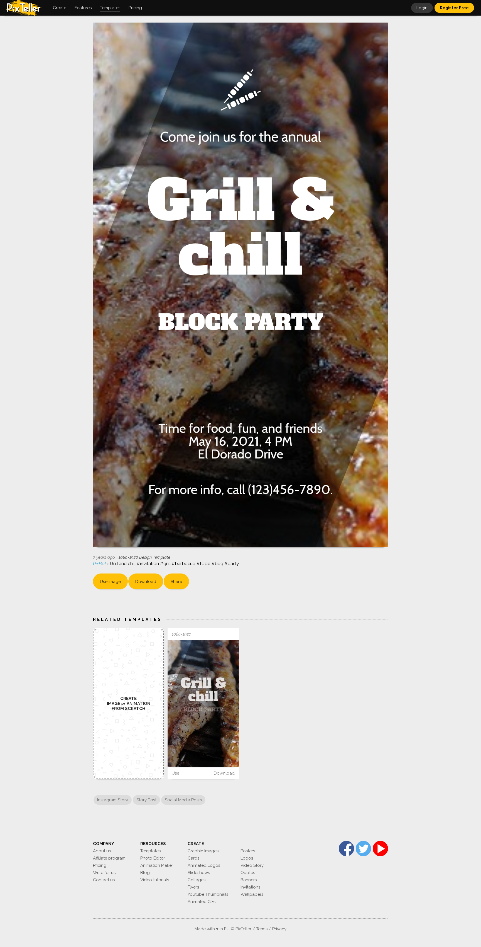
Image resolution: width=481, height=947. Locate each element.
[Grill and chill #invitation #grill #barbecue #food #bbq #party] (203, 703)
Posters (247, 850)
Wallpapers (251, 894)
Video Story (252, 865)
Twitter (363, 848)
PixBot (100, 563)
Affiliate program (109, 858)
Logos (246, 858)
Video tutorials (154, 879)
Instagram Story (112, 799)
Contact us (104, 879)
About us (102, 850)
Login (422, 7)
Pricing (99, 865)
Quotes (247, 872)
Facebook (346, 848)
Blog (145, 872)
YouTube (380, 848)
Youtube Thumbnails (208, 894)
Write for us (104, 872)
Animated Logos (204, 865)
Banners (248, 879)
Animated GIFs (201, 901)
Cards (193, 858)
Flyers (193, 887)
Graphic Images (203, 850)
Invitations (250, 887)
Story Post (146, 799)
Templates (150, 850)
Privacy (279, 928)
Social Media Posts (183, 799)
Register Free (454, 7)
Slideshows (199, 872)
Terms (262, 928)
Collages (196, 879)
